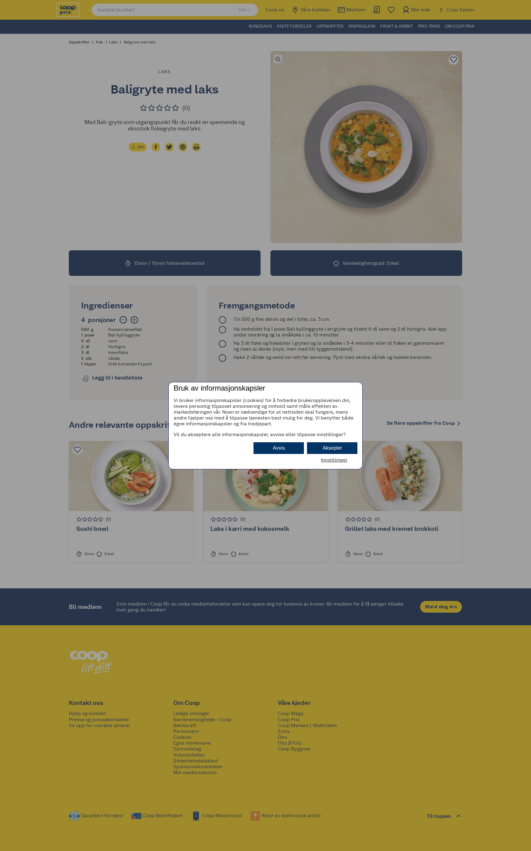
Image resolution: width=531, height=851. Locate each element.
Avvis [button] (279, 448)
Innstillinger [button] (334, 460)
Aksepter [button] (332, 448)
